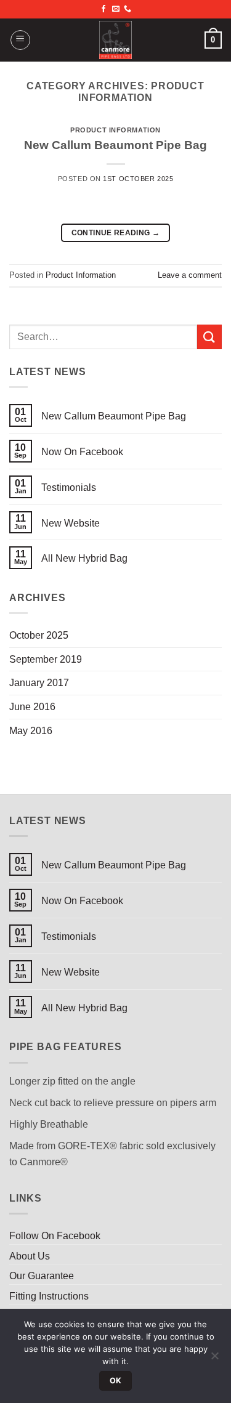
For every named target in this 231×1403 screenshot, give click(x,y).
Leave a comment (190, 275)
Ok (116, 1380)
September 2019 (45, 659)
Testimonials (68, 487)
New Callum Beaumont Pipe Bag (115, 145)
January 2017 (39, 682)
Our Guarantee (41, 1276)
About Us (29, 1256)
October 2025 (38, 635)
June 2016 (32, 707)
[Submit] (209, 337)
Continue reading (115, 232)
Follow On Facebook (54, 1236)
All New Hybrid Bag (84, 558)
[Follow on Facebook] (103, 9)
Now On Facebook (82, 452)
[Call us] (127, 9)
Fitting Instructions (49, 1296)
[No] (214, 1359)
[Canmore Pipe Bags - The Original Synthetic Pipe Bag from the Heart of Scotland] (116, 40)
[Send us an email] (116, 9)
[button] (20, 40)
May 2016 (30, 731)
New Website (70, 523)
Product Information (115, 130)
